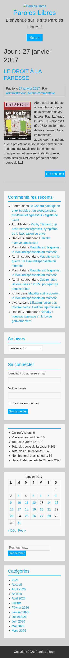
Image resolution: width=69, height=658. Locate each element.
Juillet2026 (19, 616)
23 (11, 516)
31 (19, 522)
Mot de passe (17, 388)
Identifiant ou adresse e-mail (27, 373)
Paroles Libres (34, 12)
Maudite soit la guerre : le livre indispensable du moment (35, 261)
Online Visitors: (22, 432)
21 (49, 509)
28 (49, 516)
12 (34, 502)
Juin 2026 (18, 621)
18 (26, 509)
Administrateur (16, 93)
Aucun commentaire (41, 93)
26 (34, 516)
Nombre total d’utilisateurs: (30, 455)
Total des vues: (22, 442)
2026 (15, 580)
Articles (17, 593)
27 (41, 516)
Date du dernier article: (27, 460)
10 (19, 502)
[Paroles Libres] (34, 6)
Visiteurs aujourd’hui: (26, 437)
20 (41, 509)
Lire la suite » (55, 174)
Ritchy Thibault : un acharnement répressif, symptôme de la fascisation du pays (35, 229)
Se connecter (18, 411)
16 (11, 509)
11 (26, 502)
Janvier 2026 (20, 612)
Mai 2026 (18, 626)
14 (49, 502)
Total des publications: (27, 451)
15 (56, 502)
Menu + (35, 37)
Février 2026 (20, 607)
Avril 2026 (18, 598)
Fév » (22, 530)
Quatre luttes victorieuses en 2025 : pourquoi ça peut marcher (35, 284)
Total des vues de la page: (30, 446)
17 (19, 509)
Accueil (17, 584)
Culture (17, 603)
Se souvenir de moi (25, 403)
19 (34, 509)
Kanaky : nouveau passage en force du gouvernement (32, 316)
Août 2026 (19, 589)
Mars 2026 (19, 630)
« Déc (12, 530)
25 (26, 516)
